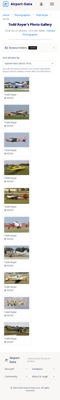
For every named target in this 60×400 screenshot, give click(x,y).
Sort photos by (11, 57)
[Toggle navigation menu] (52, 4)
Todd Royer (42, 15)
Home (6, 15)
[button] (41, 4)
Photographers (22, 15)
